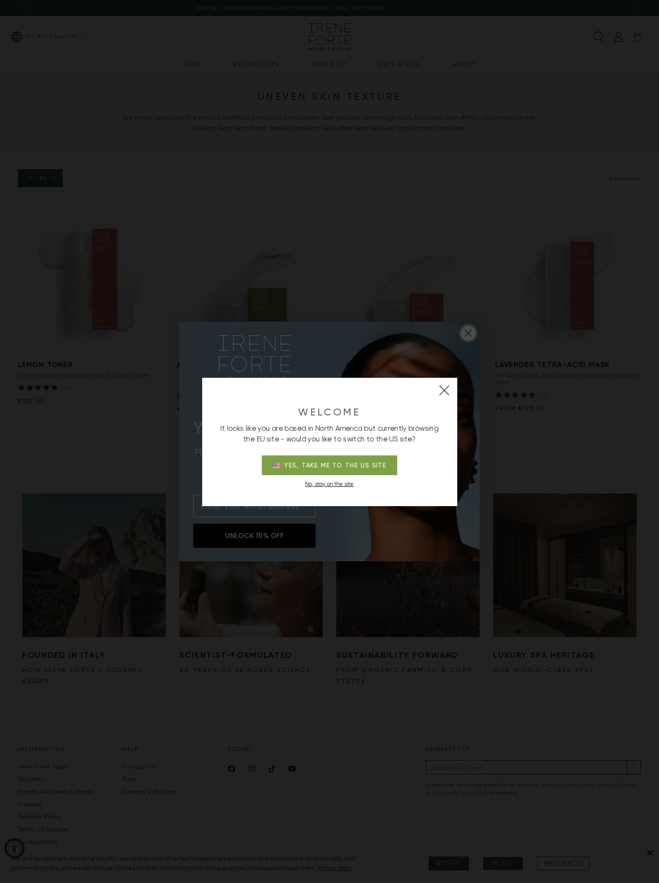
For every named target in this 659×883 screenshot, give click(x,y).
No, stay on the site (329, 484)
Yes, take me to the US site (335, 465)
